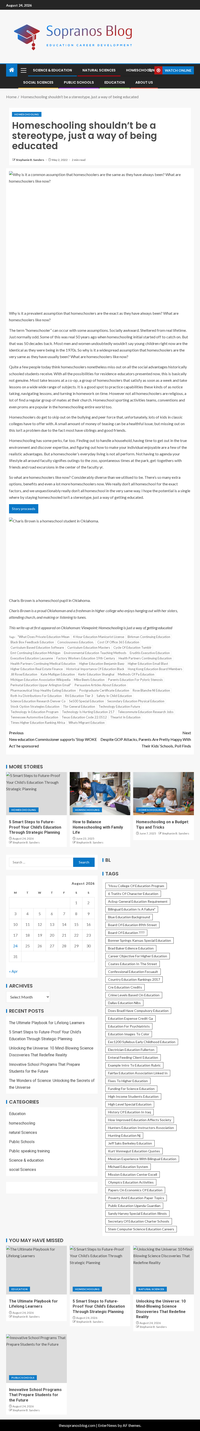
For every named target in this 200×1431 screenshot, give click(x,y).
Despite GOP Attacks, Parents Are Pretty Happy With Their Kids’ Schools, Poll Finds (145, 739)
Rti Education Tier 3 (79, 696)
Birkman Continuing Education (149, 637)
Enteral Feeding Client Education (133, 1057)
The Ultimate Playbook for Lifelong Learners (47, 1022)
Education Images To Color (128, 1034)
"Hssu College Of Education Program (136, 886)
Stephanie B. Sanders (30, 160)
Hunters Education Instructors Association (141, 1128)
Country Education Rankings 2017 (134, 979)
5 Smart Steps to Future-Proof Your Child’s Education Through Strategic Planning (35, 827)
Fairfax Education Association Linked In (138, 1073)
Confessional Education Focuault (133, 972)
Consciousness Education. (75, 642)
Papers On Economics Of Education (135, 1190)
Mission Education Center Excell (132, 1174)
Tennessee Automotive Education (34, 717)
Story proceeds (23, 509)
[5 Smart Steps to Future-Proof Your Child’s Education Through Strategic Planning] (36, 793)
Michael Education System (128, 1167)
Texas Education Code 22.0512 (84, 717)
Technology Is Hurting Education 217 (88, 712)
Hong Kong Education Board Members (155, 669)
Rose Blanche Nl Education (151, 690)
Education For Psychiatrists (129, 1026)
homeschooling (142, 70)
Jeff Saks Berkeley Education (130, 1143)
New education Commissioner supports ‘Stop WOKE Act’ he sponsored (53, 739)
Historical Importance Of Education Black (95, 669)
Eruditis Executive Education (150, 653)
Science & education (52, 70)
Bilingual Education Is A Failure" (131, 909)
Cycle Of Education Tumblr (132, 647)
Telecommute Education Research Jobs (145, 712)
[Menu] (23, 70)
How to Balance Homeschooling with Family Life (98, 827)
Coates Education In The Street (132, 964)
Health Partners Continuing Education (145, 658)
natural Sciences (99, 70)
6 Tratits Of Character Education (133, 894)
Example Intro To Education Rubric (134, 1065)
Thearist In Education (125, 717)
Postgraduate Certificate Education (104, 690)
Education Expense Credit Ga (130, 1018)
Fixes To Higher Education (128, 1081)
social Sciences (38, 82)
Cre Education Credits (125, 987)
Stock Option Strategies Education (35, 706)
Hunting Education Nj (124, 1135)
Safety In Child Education (114, 696)
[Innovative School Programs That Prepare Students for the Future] (36, 1358)
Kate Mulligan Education (58, 674)
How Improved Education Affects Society (139, 1120)
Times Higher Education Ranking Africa (37, 723)
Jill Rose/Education (23, 674)
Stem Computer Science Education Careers (141, 1229)
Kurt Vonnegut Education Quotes (134, 1151)
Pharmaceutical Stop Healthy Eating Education (43, 690)
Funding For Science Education (131, 1089)
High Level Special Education (129, 1104)
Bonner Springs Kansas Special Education (139, 940)
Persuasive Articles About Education (100, 685)
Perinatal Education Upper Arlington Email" (40, 685)
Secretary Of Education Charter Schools (138, 1221)
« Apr (13, 971)
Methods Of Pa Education (136, 674)
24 (15, 945)
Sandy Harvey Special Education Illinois (137, 1213)
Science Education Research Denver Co (38, 701)
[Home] (11, 70)
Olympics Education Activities (131, 1182)
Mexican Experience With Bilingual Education (142, 1159)
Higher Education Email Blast (148, 664)
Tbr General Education (79, 706)
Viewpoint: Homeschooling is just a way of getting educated (126, 627)
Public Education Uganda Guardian (134, 1206)
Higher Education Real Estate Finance (36, 669)
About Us (144, 82)
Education (114, 82)
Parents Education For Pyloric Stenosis (135, 680)
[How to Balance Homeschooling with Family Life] (100, 793)
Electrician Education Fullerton (131, 1050)
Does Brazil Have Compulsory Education (138, 1011)
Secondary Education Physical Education (135, 701)
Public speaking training (29, 1151)
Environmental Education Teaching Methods (95, 653)
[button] (23, 70)
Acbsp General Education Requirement (138, 901)
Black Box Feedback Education (32, 642)
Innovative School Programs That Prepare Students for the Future (35, 1394)
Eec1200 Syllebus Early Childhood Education (141, 1042)
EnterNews (107, 1425)
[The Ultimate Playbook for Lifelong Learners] (36, 1270)
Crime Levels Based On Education (134, 995)
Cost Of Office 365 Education (118, 642)
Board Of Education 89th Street (132, 925)
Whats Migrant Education (87, 723)
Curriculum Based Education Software (37, 647)
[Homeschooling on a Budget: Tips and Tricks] (163, 793)
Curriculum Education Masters (88, 647)
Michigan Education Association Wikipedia (40, 680)
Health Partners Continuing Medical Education (43, 664)
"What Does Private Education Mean (44, 637)
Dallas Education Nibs (124, 1003)
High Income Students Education (133, 1096)
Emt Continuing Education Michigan (35, 653)
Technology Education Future (119, 706)
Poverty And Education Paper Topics (136, 1198)
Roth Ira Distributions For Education (36, 696)
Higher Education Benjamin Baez (101, 664)
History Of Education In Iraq (129, 1112)
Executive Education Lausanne (31, 658)
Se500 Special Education (86, 701)
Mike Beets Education (89, 680)
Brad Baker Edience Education (131, 948)
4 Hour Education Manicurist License (98, 637)
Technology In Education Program (34, 712)
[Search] (150, 70)
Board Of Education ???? (126, 933)
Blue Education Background (129, 917)
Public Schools (79, 82)
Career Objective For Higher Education (137, 956)
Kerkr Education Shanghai (96, 674)
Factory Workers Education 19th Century (85, 658)
